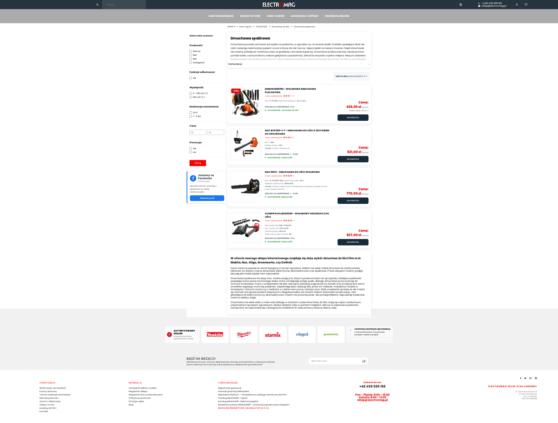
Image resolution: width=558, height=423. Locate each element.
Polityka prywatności (140, 397)
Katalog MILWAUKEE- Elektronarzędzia (238, 401)
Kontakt (44, 411)
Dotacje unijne (136, 401)
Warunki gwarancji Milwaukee (233, 391)
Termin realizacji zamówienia (55, 394)
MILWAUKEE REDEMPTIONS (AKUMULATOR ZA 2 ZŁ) (243, 407)
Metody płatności (49, 397)
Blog (131, 404)
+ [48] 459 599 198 (491, 3)
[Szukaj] (97, 4)
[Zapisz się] (365, 361)
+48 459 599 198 (372, 386)
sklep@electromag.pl (494, 6)
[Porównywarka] (526, 8)
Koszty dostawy (48, 391)
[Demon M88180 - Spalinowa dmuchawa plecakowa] (246, 103)
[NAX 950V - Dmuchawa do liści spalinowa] (246, 186)
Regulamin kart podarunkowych (146, 394)
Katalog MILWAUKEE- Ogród (232, 397)
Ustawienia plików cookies (143, 387)
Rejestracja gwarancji (229, 387)
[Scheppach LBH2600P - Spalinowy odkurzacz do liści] (246, 228)
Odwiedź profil (207, 198)
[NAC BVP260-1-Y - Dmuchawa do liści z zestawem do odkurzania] (246, 145)
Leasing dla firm (48, 407)
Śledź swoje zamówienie (53, 387)
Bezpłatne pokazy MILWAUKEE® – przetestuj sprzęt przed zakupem (253, 404)
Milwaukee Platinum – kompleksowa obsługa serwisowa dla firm (252, 394)
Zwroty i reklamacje (50, 401)
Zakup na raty (47, 404)
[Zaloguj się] (516, 8)
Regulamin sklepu (138, 391)
